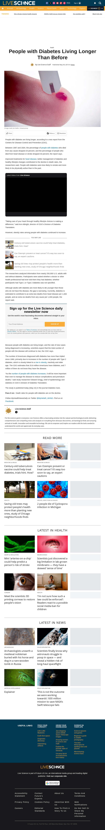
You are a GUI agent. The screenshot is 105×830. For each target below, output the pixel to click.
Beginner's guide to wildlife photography (80, 738)
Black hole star (97, 14)
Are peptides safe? (79, 14)
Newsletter (63, 133)
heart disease (31, 159)
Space (62, 8)
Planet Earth (51, 8)
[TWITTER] (17, 412)
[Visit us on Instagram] (54, 3)
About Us (59, 793)
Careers (19, 808)
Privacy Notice (11, 331)
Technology (72, 8)
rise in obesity (41, 362)
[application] (36, 195)
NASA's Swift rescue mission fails (55, 14)
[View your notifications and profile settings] (95, 3)
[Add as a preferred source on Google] (52, 783)
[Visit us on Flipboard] (61, 3)
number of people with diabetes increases (29, 374)
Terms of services (31, 330)
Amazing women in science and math (62, 742)
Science (41, 8)
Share (10, 133)
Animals (10, 8)
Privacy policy (22, 802)
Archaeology (21, 8)
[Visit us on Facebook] (47, 3)
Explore (82, 8)
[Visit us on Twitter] (50, 3)
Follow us (52, 133)
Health (31, 8)
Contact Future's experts (39, 796)
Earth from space (44, 736)
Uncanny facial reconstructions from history (61, 755)
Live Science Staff (44, 65)
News (73, 65)
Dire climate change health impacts (25, 14)
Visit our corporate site (56, 776)
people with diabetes (49, 148)
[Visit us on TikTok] (64, 3)
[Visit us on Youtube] (57, 3)
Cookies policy (42, 802)
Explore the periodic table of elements (61, 748)
